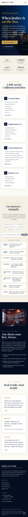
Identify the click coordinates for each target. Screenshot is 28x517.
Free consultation (7, 501)
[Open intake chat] (24, 513)
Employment (20, 224)
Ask (25, 234)
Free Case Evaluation (8, 42)
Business (10, 229)
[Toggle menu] (25, 2)
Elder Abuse (21, 227)
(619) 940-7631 (9, 46)
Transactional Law (9, 227)
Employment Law (6, 484)
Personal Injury (9, 224)
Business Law (5, 488)
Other (18, 229)
